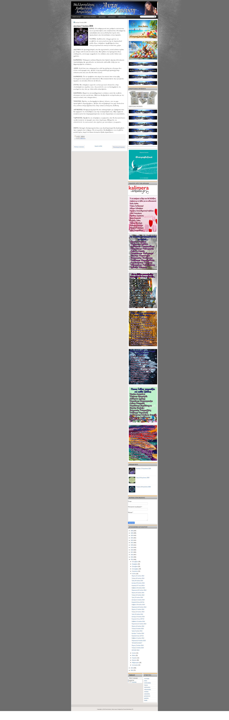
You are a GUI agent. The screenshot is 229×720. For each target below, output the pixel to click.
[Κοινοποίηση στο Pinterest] (84, 137)
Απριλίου (134, 658)
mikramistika (147, 689)
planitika (146, 698)
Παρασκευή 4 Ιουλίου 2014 (139, 640)
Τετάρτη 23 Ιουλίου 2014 (138, 595)
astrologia (146, 678)
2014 (132, 559)
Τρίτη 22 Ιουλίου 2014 (137, 597)
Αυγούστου (135, 571)
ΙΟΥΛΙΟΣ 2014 (135, 650)
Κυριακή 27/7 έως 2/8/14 (138, 585)
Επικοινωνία (111, 17)
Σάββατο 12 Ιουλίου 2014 (138, 621)
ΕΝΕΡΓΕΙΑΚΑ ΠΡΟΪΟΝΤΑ (90, 17)
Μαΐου (134, 655)
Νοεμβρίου (135, 564)
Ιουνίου (134, 653)
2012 (132, 670)
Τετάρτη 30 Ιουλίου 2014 (138, 578)
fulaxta (146, 685)
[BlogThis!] (79, 137)
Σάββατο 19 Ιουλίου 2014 (138, 604)
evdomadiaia (147, 683)
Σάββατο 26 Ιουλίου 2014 (138, 588)
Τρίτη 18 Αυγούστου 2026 (142, 477)
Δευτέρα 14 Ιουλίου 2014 (138, 616)
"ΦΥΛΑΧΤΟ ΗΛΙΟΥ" (137, 643)
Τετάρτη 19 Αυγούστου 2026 (143, 486)
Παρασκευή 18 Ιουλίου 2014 (139, 607)
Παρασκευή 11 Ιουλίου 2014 (139, 623)
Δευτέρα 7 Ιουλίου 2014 (138, 633)
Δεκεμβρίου (135, 561)
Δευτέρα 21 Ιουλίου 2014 (138, 599)
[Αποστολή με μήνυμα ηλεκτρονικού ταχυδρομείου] (77, 137)
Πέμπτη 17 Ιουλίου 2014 (138, 609)
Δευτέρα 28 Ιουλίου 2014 (138, 583)
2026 (132, 530)
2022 (132, 540)
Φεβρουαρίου (135, 662)
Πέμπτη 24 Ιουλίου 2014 (138, 592)
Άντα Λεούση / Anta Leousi (111, 709)
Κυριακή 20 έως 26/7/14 (138, 602)
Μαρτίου (134, 660)
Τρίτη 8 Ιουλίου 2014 (137, 631)
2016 (132, 554)
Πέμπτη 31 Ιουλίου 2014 (138, 576)
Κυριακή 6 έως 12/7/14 (137, 635)
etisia (145, 680)
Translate (134, 682)
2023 (132, 538)
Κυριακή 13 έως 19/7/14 (138, 619)
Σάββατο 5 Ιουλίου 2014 (138, 638)
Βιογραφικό (102, 17)
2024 (132, 535)
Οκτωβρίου (135, 566)
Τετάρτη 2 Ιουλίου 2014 (138, 647)
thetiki (145, 700)
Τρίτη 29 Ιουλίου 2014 (137, 580)
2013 (132, 668)
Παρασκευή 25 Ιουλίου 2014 (139, 590)
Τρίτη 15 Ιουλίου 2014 (137, 614)
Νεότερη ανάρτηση (79, 146)
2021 (132, 542)
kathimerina (82, 138)
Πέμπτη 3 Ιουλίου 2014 (137, 645)
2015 (132, 557)
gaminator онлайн (79, 0)
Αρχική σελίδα (76, 17)
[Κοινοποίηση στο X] (80, 137)
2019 (132, 547)
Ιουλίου (134, 573)
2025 (132, 533)
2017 (132, 552)
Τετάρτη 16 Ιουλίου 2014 (138, 611)
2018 (132, 550)
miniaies (146, 691)
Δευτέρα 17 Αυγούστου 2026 (143, 468)
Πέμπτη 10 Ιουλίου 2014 (138, 626)
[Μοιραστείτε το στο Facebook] (82, 137)
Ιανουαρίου (135, 665)
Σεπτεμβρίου (135, 569)
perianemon (147, 696)
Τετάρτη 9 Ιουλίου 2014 (138, 628)
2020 (132, 545)
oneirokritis (147, 694)
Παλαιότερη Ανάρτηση (119, 147)
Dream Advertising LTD (128, 709)
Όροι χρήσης (122, 17)
